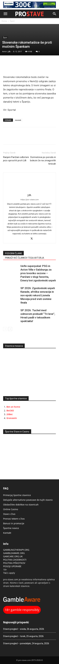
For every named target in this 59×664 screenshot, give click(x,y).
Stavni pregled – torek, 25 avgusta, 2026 (23, 636)
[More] (28, 62)
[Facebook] (6, 62)
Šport (12, 21)
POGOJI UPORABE (12, 566)
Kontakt (7, 532)
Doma (4, 21)
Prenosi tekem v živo (14, 518)
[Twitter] (13, 62)
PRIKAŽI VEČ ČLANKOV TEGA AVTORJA (24, 258)
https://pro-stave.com (29, 199)
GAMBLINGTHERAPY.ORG (16, 549)
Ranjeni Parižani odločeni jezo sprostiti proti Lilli (16, 159)
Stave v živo (9, 513)
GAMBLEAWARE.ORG (14, 553)
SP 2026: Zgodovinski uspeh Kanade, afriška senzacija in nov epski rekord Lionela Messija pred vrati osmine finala (37, 295)
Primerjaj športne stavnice (17, 495)
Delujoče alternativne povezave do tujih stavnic (28, 499)
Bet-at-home (13, 406)
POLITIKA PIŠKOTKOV (14, 562)
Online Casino (10, 509)
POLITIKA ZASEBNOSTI (14, 559)
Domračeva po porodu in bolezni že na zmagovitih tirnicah (43, 160)
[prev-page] (5, 329)
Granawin (11, 418)
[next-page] (10, 329)
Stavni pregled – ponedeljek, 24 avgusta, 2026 (26, 643)
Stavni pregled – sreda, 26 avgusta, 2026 (23, 629)
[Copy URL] (21, 62)
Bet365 (10, 410)
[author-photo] (29, 190)
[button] (5, 14)
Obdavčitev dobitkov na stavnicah (21, 504)
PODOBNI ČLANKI (13, 253)
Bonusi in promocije (13, 523)
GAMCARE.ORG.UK (13, 556)
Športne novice (11, 528)
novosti (18, 120)
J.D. (9, 51)
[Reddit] (26, 239)
